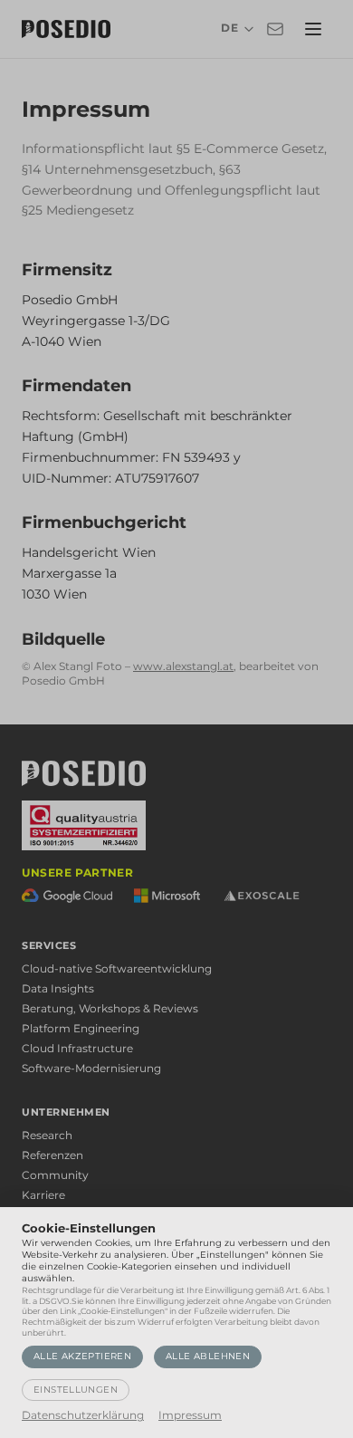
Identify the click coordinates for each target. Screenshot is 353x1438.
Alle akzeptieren (82, 1356)
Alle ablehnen (208, 1356)
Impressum (190, 1415)
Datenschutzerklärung (83, 1415)
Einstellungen (75, 1390)
